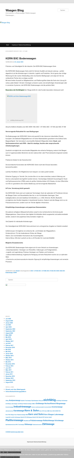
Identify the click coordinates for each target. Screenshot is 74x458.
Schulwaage (59, 420)
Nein (5, 452)
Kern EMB (47, 411)
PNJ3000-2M (27, 420)
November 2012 (10, 364)
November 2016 (10, 347)
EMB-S (33, 403)
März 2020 (9, 335)
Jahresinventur (9, 411)
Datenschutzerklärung (14, 452)
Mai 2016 (8, 349)
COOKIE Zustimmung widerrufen (14, 432)
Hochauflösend (50, 403)
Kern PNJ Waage (10, 414)
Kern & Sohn (32, 410)
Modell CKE (35, 417)
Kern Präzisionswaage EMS (21, 414)
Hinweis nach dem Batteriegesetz (15, 389)
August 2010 (9, 382)
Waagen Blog (15, 10)
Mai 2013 (8, 362)
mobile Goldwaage (15, 417)
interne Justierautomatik (38, 407)
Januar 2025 (9, 323)
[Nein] (22, 452)
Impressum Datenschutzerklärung (21, 45)
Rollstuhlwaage (48, 420)
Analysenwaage (15, 400)
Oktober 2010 (9, 378)
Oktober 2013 (9, 360)
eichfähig (49, 400)
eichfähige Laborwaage (11, 403)
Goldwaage (40, 403)
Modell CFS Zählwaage (26, 417)
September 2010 (10, 380)
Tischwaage (21, 424)
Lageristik (8, 417)
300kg (7, 400)
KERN (15, 272)
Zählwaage (48, 424)
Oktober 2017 (9, 341)
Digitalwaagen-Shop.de (37, 400)
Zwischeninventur (37, 424)
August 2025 (9, 321)
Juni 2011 (8, 368)
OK (2, 452)
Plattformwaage (14, 420)
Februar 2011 (9, 372)
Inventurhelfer (47, 407)
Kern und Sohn (36, 414)
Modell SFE (41, 417)
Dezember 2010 (10, 376)
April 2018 (9, 339)
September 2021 (10, 331)
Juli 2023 (8, 325)
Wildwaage (28, 424)
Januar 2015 (9, 353)
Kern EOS (52, 411)
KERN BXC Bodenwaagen (21, 58)
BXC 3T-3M (50, 271)
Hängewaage (61, 403)
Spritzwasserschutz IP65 (12, 424)
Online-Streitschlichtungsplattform (16, 391)
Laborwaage (58, 414)
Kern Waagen (49, 414)
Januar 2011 (9, 374)
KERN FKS (58, 411)
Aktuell (17, 271)
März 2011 (9, 370)
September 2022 (10, 329)
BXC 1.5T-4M (34, 271)
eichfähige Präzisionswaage (25, 403)
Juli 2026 (8, 319)
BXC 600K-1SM (57, 271)
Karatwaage (19, 410)
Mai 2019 (8, 337)
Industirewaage (9, 407)
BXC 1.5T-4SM (42, 271)
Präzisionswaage (36, 420)
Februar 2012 (9, 366)
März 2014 (9, 357)
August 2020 (9, 333)
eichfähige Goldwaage (61, 400)
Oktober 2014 (9, 355)
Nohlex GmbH (48, 417)
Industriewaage (22, 406)
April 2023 (9, 327)
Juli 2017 (8, 343)
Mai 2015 (8, 351)
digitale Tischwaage (26, 400)
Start (7, 45)
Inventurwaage (57, 407)
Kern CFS (41, 411)
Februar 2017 (9, 345)
